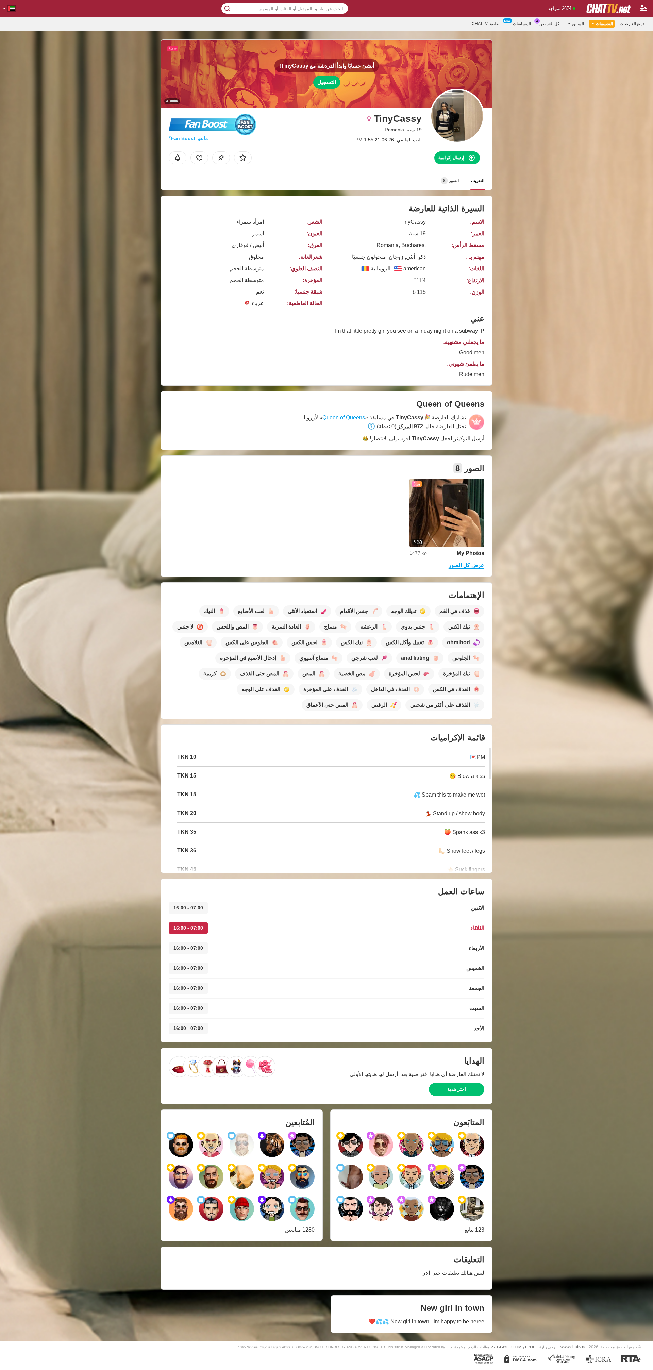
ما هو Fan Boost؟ (188, 138)
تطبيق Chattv (485, 23)
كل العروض (549, 23)
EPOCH (531, 1347)
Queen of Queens (343, 417)
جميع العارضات (632, 23)
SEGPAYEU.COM (506, 1347)
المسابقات (522, 23)
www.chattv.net (574, 1346)
